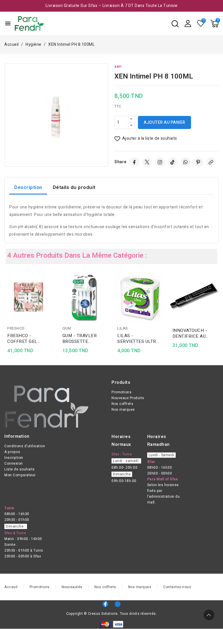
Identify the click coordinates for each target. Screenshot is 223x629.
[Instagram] (160, 162)
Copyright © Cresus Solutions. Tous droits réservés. (111, 613)
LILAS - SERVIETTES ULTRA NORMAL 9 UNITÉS (138, 338)
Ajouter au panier (164, 122)
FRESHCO (16, 328)
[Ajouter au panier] (52, 311)
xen (118, 66)
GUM (66, 328)
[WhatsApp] (185, 162)
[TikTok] (173, 162)
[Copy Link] (211, 162)
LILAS (122, 328)
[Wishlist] (201, 23)
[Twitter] (147, 162)
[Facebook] (134, 162)
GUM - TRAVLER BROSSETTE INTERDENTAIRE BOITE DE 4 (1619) (81, 338)
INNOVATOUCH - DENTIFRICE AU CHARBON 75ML (189, 333)
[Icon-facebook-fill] (105, 604)
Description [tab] (28, 187)
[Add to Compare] (52, 288)
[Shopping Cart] (214, 23)
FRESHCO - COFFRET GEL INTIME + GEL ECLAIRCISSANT (24, 338)
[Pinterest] (198, 162)
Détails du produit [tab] (74, 187)
